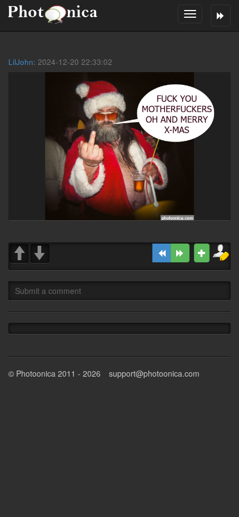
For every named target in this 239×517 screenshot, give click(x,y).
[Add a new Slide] (202, 253)
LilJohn (20, 62)
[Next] (180, 253)
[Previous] (161, 253)
